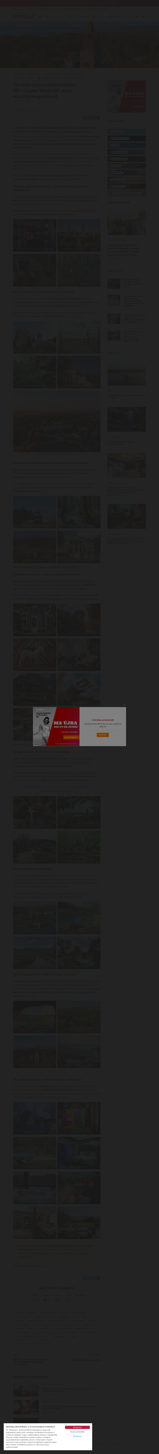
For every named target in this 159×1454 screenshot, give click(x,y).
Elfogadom (77, 1427)
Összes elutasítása (77, 1432)
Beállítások (77, 1436)
